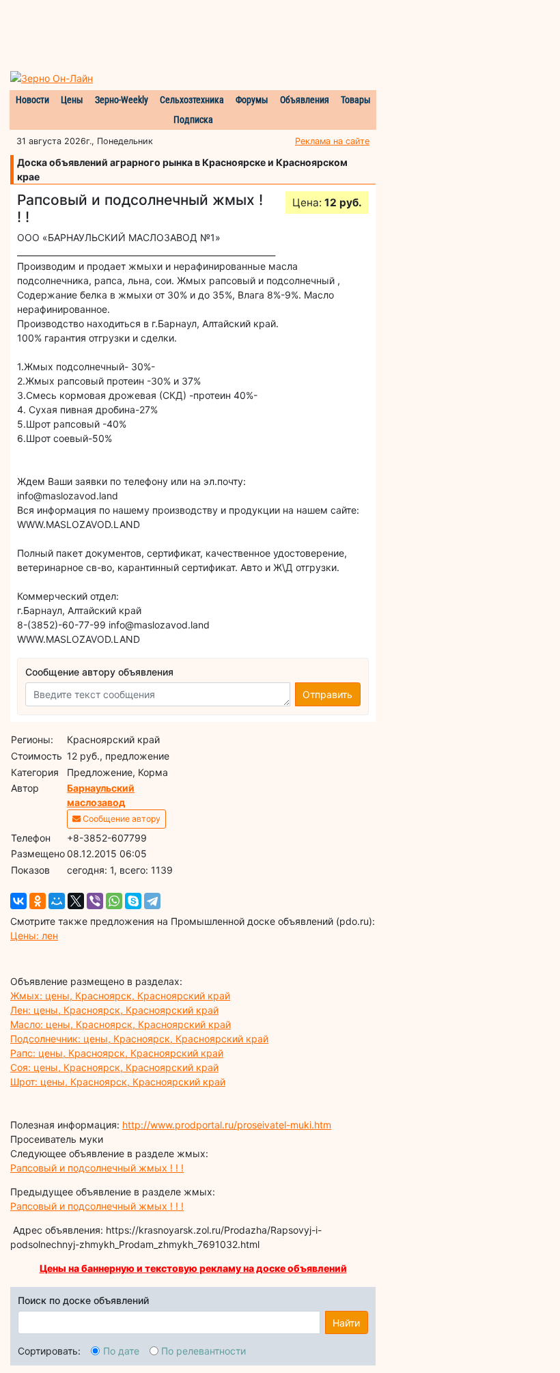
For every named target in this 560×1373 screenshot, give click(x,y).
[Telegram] (152, 901)
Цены (72, 99)
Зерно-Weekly (121, 99)
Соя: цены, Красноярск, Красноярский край (114, 1067)
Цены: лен (34, 935)
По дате (121, 1351)
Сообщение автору (120, 819)
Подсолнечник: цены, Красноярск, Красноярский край (139, 1038)
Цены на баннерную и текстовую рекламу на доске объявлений (193, 1268)
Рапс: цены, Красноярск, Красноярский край (116, 1053)
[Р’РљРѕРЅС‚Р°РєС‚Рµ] (18, 901)
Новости (32, 99)
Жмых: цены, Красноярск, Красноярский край (120, 995)
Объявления (304, 99)
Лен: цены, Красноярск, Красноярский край (114, 1010)
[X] (76, 901)
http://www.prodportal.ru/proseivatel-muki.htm (226, 1125)
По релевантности (203, 1351)
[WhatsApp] (114, 901)
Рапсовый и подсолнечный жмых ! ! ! (97, 1168)
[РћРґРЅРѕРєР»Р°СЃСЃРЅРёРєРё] (37, 901)
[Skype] (133, 901)
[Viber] (95, 901)
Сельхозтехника (192, 99)
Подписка (193, 119)
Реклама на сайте (332, 141)
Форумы (252, 99)
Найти (346, 1323)
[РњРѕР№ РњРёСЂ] (56, 901)
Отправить (327, 694)
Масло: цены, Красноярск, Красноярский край (120, 1024)
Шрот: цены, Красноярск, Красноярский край (117, 1081)
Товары (356, 99)
